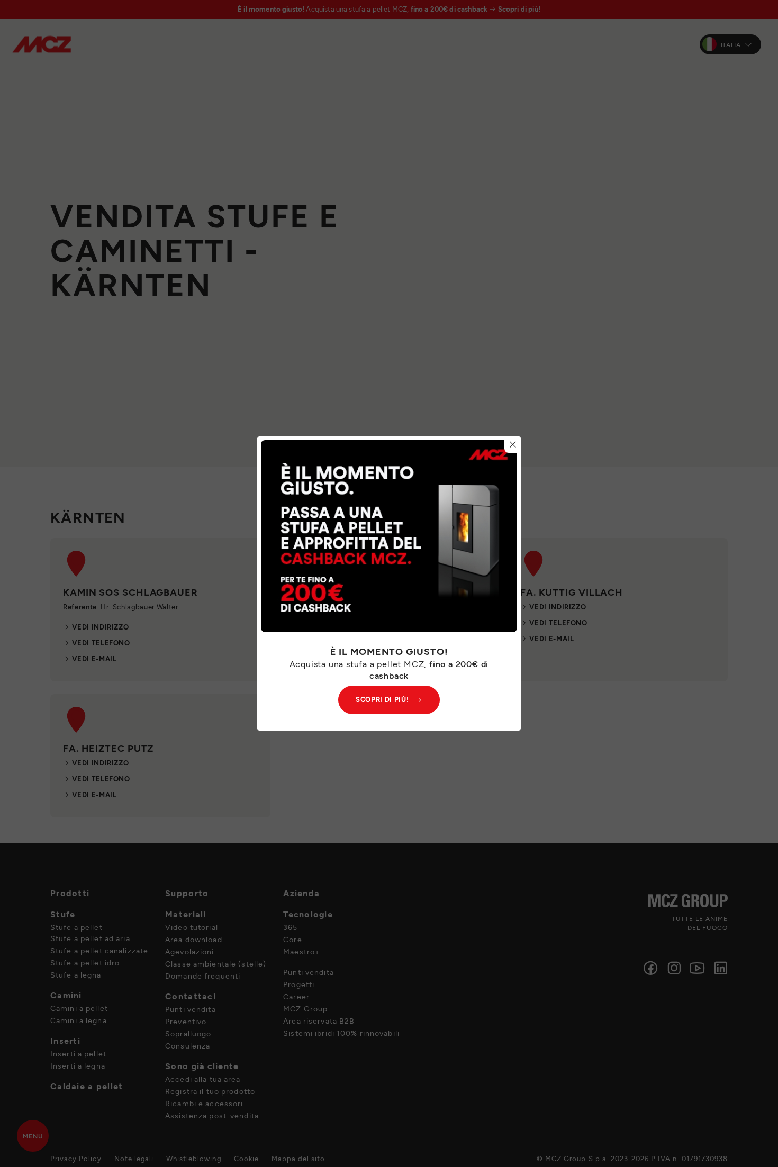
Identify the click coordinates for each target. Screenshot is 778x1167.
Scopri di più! (382, 699)
